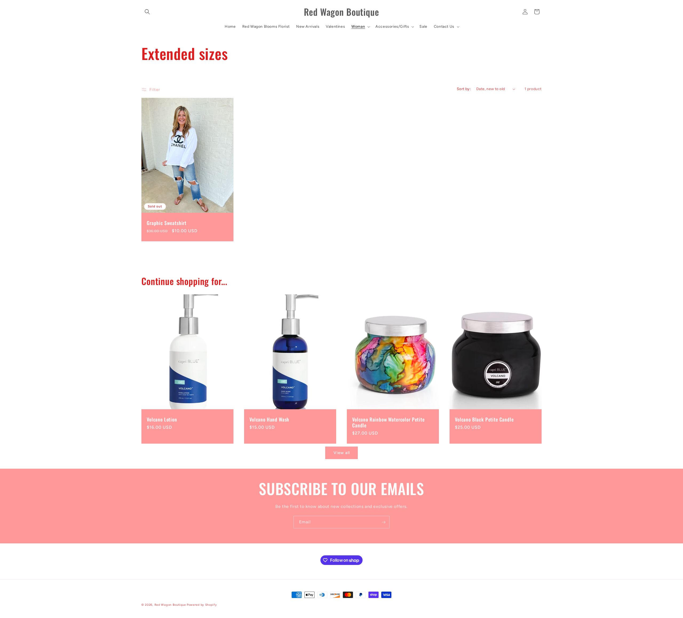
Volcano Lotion (162, 420)
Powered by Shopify (202, 605)
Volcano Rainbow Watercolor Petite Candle (388, 422)
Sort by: (464, 89)
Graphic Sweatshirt (166, 223)
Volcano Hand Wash (269, 420)
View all (341, 452)
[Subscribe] (383, 522)
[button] (147, 12)
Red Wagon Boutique (170, 605)
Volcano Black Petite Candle (484, 420)
